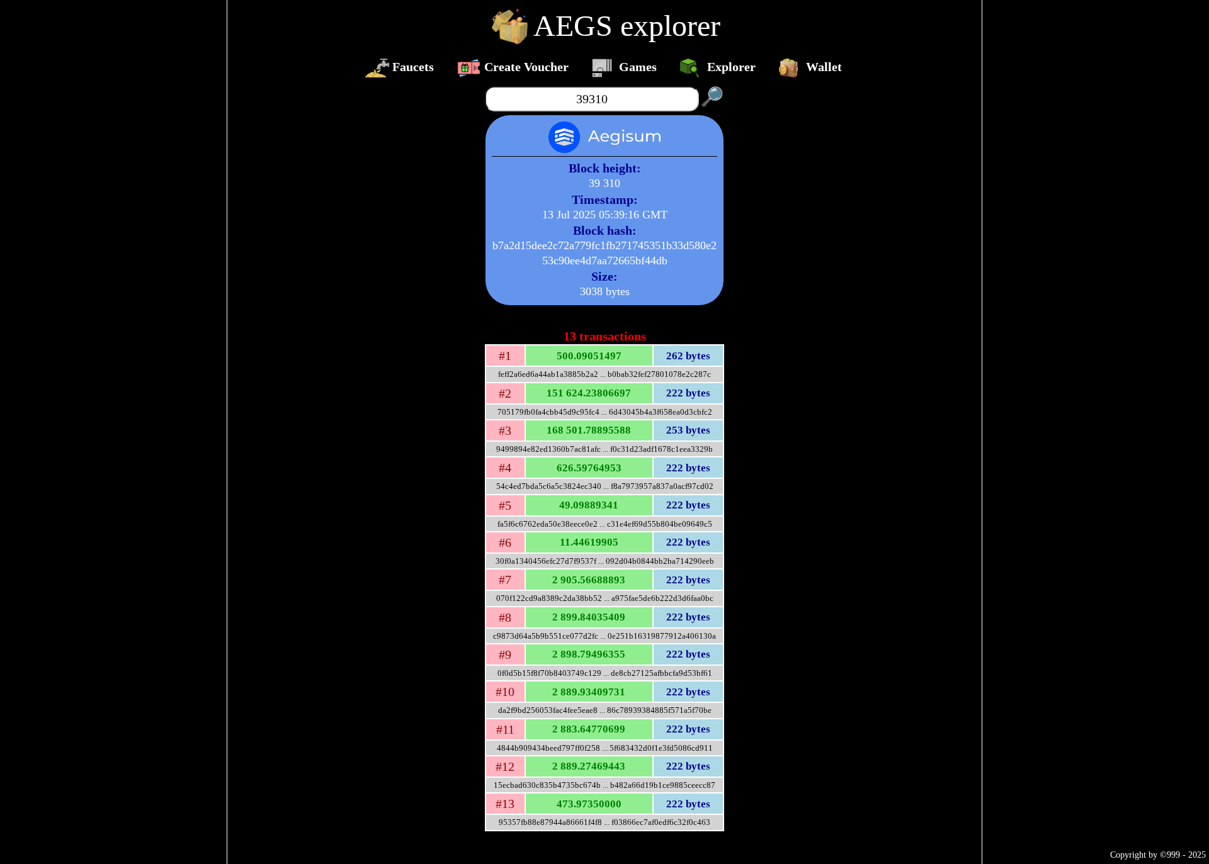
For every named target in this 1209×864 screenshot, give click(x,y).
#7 (505, 579)
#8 (505, 617)
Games (638, 67)
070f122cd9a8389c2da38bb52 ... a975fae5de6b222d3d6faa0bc (604, 598)
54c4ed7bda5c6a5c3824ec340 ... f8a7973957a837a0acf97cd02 (604, 486)
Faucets (413, 67)
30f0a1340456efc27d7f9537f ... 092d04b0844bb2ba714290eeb (605, 561)
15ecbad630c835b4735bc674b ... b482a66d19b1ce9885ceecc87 (604, 785)
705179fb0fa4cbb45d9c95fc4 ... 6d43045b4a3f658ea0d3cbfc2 (604, 412)
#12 (505, 766)
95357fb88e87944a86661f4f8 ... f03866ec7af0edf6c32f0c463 (604, 822)
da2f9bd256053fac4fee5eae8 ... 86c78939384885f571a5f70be (605, 710)
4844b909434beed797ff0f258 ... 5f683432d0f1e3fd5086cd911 (605, 748)
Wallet (824, 67)
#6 (505, 542)
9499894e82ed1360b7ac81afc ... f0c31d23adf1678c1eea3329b (604, 449)
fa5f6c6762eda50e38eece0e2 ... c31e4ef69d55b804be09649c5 (604, 524)
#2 (505, 393)
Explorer (731, 67)
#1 (505, 355)
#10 (505, 691)
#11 (505, 729)
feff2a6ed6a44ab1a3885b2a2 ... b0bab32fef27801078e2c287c (604, 374)
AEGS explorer (626, 25)
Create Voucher (526, 67)
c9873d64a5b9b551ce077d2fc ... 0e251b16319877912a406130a (604, 636)
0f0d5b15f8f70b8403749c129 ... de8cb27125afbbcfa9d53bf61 (604, 673)
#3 (505, 430)
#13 (505, 804)
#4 (505, 467)
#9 (505, 654)
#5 (505, 505)
